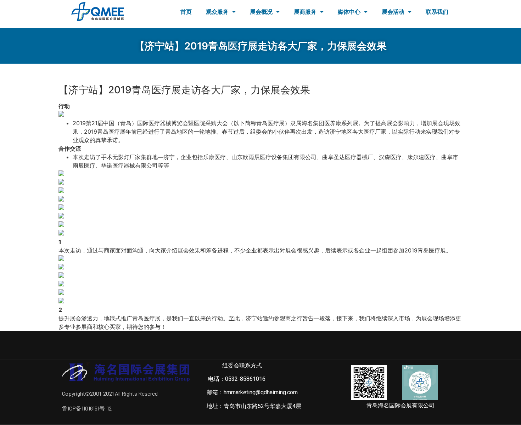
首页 (186, 11)
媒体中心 (349, 11)
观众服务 (217, 11)
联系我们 (437, 11)
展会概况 (261, 11)
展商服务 (305, 11)
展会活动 (393, 11)
